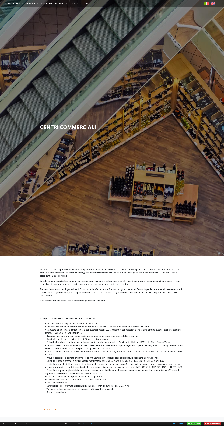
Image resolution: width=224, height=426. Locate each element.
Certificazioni (45, 3)
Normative (61, 3)
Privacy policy (96, 424)
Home (8, 3)
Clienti (74, 3)
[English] (213, 3)
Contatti (85, 3)
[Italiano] (206, 3)
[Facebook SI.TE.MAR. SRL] (218, 3)
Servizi (30, 3)
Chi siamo (18, 3)
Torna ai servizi (50, 409)
